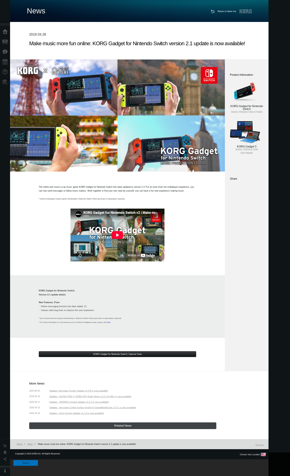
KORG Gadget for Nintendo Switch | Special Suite (117, 354)
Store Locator (6, 82)
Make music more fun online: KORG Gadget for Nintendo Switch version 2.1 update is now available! (87, 444)
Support (6, 72)
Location (6, 452)
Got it (26, 463)
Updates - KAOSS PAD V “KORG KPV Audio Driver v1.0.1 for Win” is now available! (90, 396)
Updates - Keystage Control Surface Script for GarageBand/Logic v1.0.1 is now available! (92, 407)
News (6, 445)
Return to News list (227, 11)
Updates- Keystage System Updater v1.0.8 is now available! (78, 391)
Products (6, 42)
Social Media (6, 459)
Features (6, 52)
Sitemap (259, 445)
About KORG (6, 471)
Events (6, 62)
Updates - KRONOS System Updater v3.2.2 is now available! (79, 402)
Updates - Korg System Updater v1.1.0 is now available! (76, 413)
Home (6, 32)
